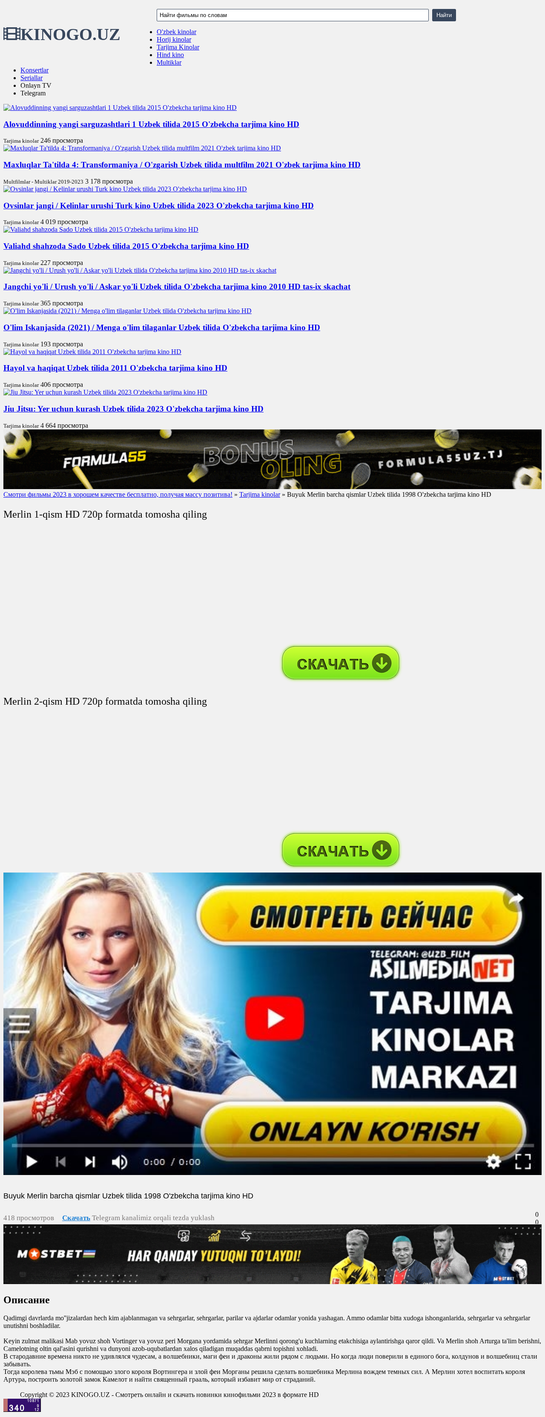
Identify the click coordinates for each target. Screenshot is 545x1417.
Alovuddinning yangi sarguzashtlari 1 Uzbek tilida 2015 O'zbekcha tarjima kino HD (151, 124)
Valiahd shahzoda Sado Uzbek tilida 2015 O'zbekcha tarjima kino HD (126, 246)
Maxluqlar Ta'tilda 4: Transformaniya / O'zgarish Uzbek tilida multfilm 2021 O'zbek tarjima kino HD (182, 164)
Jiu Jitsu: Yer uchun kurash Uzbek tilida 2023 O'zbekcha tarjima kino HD (133, 408)
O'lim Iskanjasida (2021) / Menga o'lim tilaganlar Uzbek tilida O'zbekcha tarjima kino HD (161, 327)
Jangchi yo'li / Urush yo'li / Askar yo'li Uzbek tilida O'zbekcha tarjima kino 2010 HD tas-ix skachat (176, 286)
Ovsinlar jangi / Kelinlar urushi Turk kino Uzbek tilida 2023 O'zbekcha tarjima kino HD (158, 205)
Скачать (76, 1218)
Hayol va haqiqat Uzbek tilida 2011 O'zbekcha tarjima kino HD (115, 367)
